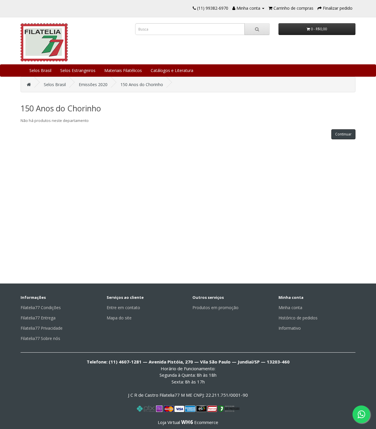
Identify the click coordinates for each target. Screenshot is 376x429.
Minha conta (290, 307)
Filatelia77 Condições (41, 307)
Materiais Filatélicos (123, 70)
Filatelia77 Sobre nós (40, 338)
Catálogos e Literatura (172, 70)
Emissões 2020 (93, 84)
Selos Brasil (40, 70)
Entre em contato (123, 307)
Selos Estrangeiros (77, 70)
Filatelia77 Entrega (38, 318)
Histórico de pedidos (298, 318)
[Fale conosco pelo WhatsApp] (361, 414)
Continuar (343, 134)
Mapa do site (119, 318)
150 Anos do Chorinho (141, 84)
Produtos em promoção (215, 307)
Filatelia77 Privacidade (42, 328)
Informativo (289, 328)
